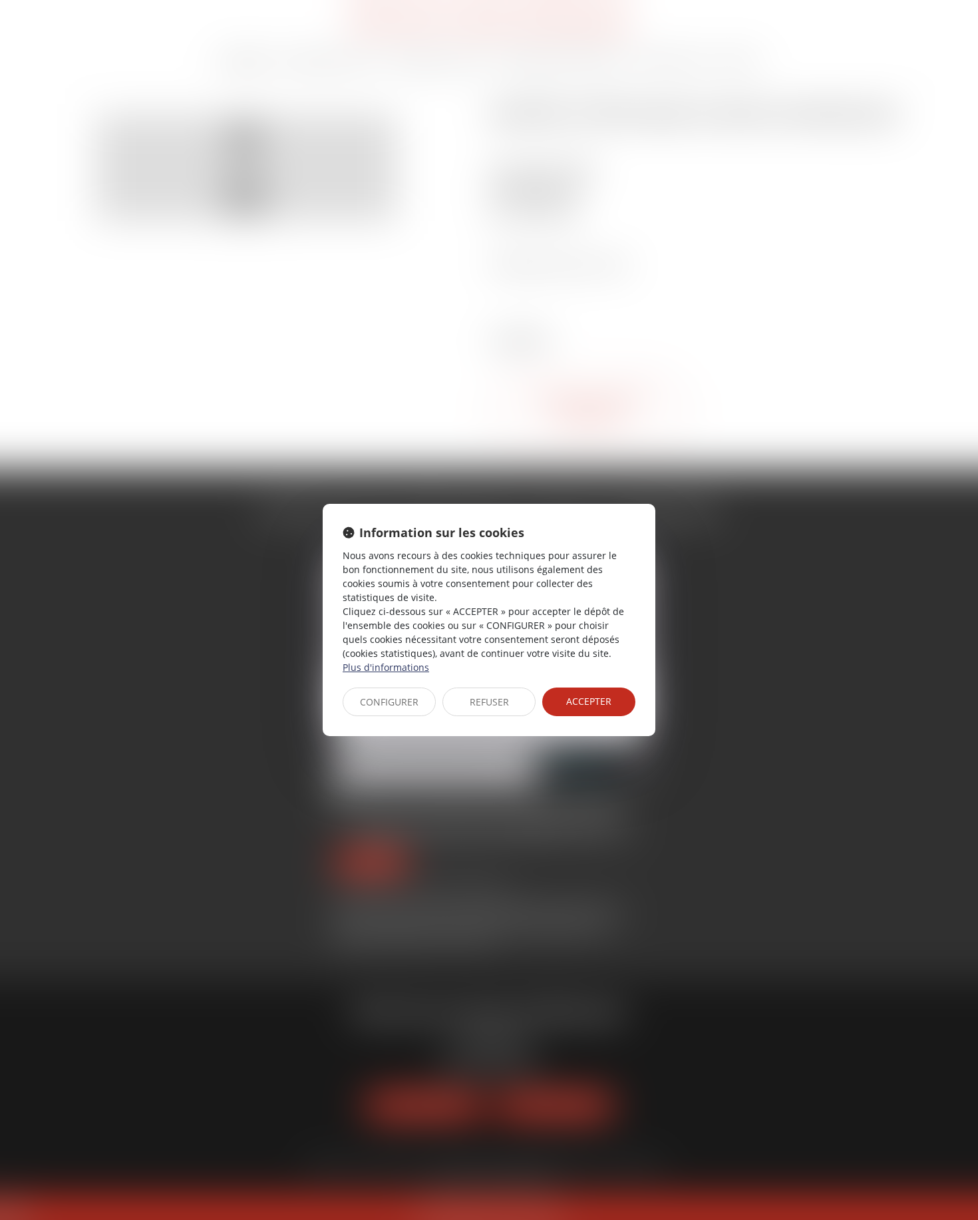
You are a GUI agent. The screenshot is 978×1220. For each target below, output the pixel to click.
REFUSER (489, 702)
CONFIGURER (389, 702)
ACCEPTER (588, 701)
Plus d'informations (386, 667)
